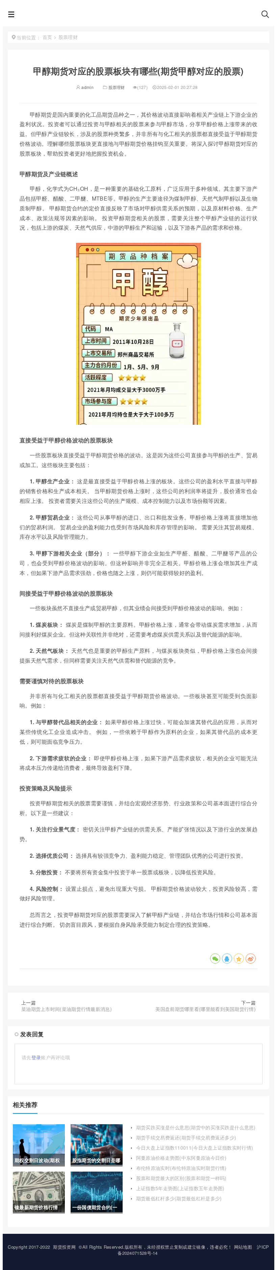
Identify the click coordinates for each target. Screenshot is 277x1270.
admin (87, 87)
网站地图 (243, 1247)
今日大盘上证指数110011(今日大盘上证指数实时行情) (194, 1147)
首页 (47, 36)
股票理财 (116, 87)
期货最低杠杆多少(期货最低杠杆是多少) (179, 1198)
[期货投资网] (138, 16)
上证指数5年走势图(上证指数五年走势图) (180, 1188)
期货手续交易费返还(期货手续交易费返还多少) (186, 1137)
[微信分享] (215, 958)
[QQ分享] (227, 958)
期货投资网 (64, 1247)
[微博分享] (251, 958)
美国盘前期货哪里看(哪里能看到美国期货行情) (205, 1009)
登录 (36, 1057)
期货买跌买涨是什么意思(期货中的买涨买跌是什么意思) (196, 1127)
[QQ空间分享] (239, 958)
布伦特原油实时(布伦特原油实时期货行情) (181, 1167)
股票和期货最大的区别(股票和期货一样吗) (181, 1178)
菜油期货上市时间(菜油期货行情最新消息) (66, 1009)
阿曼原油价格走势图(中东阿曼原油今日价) (181, 1157)
